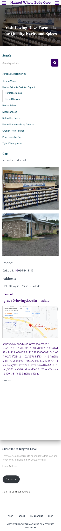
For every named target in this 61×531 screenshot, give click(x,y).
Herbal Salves (9, 105)
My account (36, 516)
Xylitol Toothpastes (12, 143)
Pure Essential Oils (11, 137)
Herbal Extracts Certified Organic (19, 87)
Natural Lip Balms (11, 118)
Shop (10, 516)
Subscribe (11, 479)
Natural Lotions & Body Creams (18, 124)
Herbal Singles (12, 99)
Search (54, 63)
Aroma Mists (9, 81)
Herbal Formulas (13, 93)
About (22, 516)
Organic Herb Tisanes (13, 130)
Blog (50, 516)
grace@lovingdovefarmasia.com (29, 300)
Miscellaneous (9, 112)
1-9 (16, 270)
